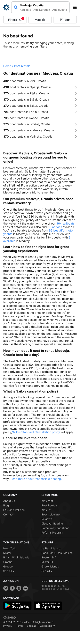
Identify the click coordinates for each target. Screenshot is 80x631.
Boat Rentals (49, 505)
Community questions (55, 528)
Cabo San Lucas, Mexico (57, 553)
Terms (19, 625)
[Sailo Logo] (6, 7)
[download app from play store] (17, 605)
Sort (67, 19)
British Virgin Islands (16, 557)
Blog (6, 505)
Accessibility (47, 625)
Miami (7, 553)
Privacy (7, 625)
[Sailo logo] (9, 617)
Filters (15, 19)
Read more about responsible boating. (36, 478)
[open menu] (76, 7)
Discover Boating (52, 523)
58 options (55, 227)
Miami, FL (47, 562)
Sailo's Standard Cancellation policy (36, 432)
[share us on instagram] (18, 588)
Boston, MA (48, 557)
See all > (8, 571)
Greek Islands (50, 566)
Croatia (7, 562)
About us (9, 500)
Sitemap (31, 625)
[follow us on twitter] (5, 588)
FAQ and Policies (14, 510)
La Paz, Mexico (51, 548)
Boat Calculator (51, 514)
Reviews (46, 519)
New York (9, 548)
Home (7, 66)
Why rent (47, 500)
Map (38, 19)
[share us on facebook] (12, 588)
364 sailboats (65, 223)
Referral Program (52, 532)
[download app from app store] (48, 605)
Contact (8, 514)
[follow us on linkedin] (25, 588)
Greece (8, 566)
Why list (46, 510)
